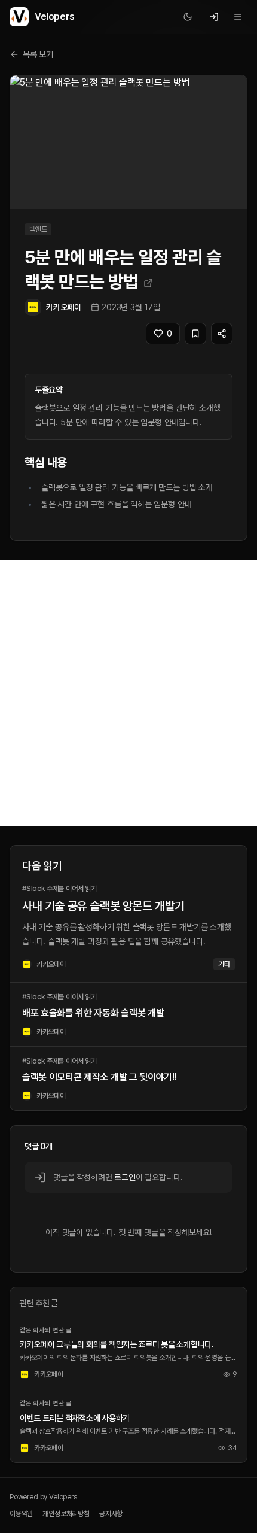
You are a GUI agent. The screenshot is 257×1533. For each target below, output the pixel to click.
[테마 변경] (187, 16)
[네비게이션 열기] (237, 16)
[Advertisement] (128, 693)
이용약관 (21, 1514)
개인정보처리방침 (66, 1514)
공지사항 (111, 1514)
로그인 (124, 1177)
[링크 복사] (221, 333)
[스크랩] (195, 333)
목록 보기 (38, 54)
